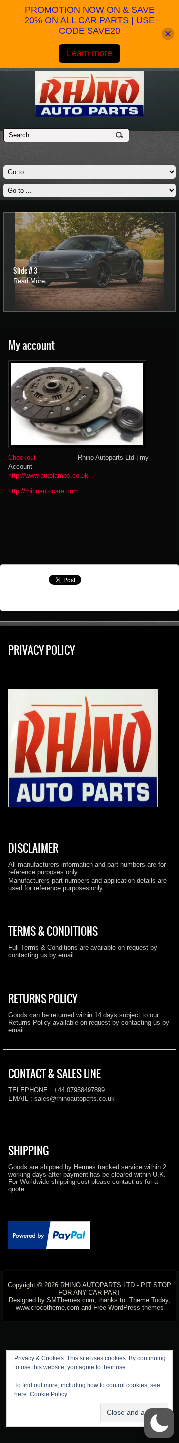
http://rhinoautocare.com (43, 491)
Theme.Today (148, 1300)
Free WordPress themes (128, 1307)
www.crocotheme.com (47, 1307)
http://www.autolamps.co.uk (48, 475)
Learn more (89, 53)
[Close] (168, 34)
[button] (159, 1423)
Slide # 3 (25, 270)
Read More (29, 281)
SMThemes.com (70, 1300)
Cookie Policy (48, 1394)
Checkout (23, 457)
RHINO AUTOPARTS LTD (97, 1285)
